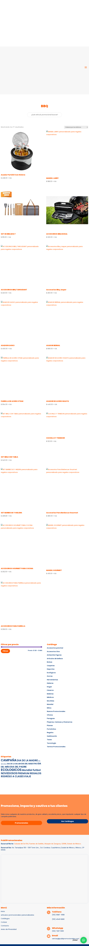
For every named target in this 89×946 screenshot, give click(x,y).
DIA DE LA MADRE (27, 760)
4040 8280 (60, 919)
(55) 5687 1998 (58, 915)
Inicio (3, 911)
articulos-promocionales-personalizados (17, 915)
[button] (83, 940)
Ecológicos (51, 673)
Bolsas (49, 662)
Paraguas (51, 718)
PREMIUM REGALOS (29, 773)
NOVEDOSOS (9, 773)
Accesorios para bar (55, 648)
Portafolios (51, 729)
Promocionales (21, 823)
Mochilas (50, 701)
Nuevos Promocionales (56, 711)
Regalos (50, 732)
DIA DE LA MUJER (14, 764)
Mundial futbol (31, 770)
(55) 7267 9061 (58, 931)
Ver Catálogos (67, 821)
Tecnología (51, 743)
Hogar (49, 687)
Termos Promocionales (56, 747)
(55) (54, 919)
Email (55, 935)
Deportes (50, 669)
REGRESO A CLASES (12, 776)
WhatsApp (57, 928)
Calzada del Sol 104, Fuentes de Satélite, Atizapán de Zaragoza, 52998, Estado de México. (47, 844)
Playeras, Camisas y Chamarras (59, 722)
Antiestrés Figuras (54, 655)
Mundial (50, 704)
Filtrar (5, 651)
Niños (49, 708)
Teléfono (56, 911)
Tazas (49, 739)
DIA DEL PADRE (18, 766)
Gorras (50, 676)
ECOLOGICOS (11, 770)
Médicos (50, 697)
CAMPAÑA (8, 760)
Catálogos (5, 918)
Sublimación (52, 736)
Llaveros (50, 690)
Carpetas (51, 666)
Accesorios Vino (53, 651)
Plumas (50, 725)
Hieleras (50, 683)
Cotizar (4, 922)
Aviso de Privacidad (8, 929)
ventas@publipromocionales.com (65, 938)
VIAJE (27, 776)
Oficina (50, 715)
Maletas (50, 694)
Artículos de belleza (55, 658)
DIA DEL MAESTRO (29, 763)
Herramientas (52, 680)
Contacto (5, 926)
